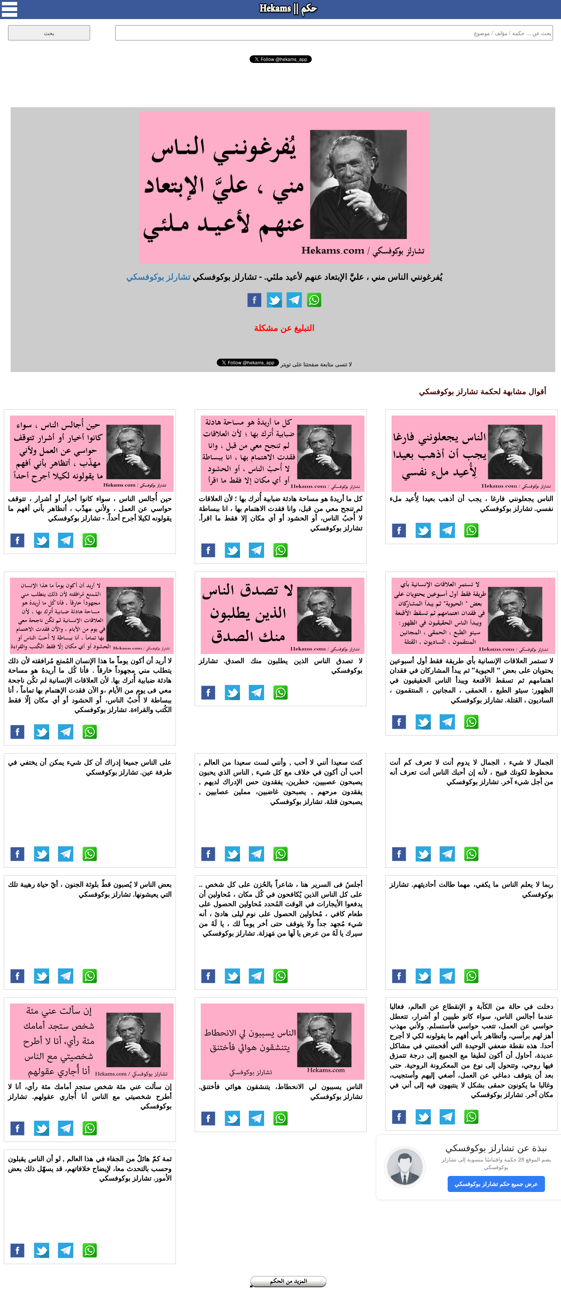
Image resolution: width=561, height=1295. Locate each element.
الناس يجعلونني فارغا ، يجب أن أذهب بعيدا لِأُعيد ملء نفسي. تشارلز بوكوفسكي (471, 503)
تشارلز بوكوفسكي (158, 276)
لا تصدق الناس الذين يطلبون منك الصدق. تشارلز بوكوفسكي (281, 665)
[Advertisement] (280, 84)
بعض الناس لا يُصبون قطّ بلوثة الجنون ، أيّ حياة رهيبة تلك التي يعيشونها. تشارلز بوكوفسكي (90, 889)
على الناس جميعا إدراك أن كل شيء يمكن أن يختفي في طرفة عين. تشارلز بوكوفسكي (90, 767)
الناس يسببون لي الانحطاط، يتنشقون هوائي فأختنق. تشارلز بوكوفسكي (281, 1091)
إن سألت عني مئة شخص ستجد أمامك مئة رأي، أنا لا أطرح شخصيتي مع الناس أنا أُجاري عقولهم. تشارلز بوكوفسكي (90, 1096)
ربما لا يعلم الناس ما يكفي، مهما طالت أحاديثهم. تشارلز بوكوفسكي (471, 889)
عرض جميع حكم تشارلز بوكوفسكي (496, 1183)
